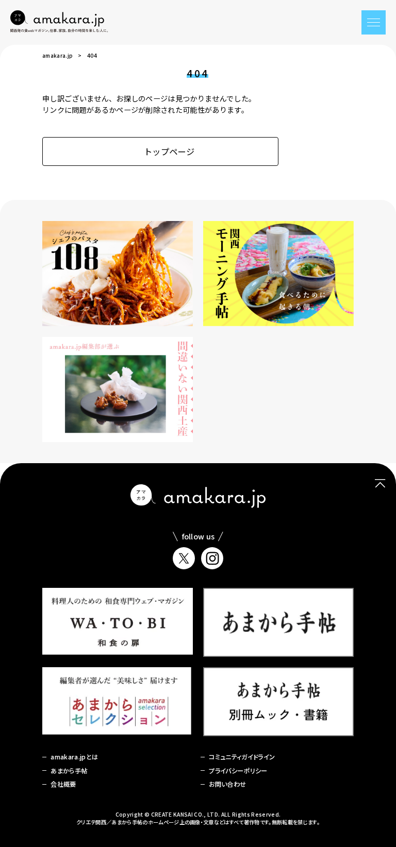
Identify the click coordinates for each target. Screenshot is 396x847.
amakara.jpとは (74, 756)
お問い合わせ (227, 784)
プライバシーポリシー (238, 770)
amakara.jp (57, 55)
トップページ (169, 151)
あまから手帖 (69, 770)
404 (92, 55)
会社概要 (63, 784)
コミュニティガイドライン (242, 756)
